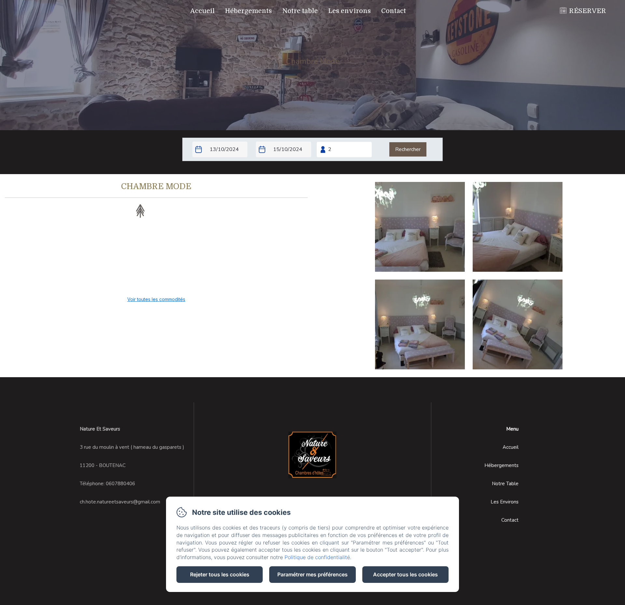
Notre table (300, 11)
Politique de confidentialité (317, 557)
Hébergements (248, 11)
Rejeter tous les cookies (219, 574)
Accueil (202, 11)
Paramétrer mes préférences (312, 574)
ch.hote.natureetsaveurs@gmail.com (120, 502)
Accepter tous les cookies (405, 574)
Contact (393, 11)
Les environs (349, 11)
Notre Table (505, 483)
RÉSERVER (587, 11)
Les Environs (505, 502)
